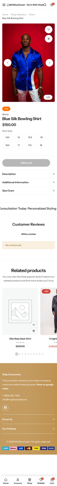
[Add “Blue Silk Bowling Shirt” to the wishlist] (48, 29)
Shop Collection (18, 14)
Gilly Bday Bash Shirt (20, 338)
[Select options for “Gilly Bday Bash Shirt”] (33, 331)
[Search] (45, 5)
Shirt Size (7, 130)
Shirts (32, 14)
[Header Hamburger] (5, 5)
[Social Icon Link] (5, 408)
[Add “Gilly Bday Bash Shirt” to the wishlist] (33, 325)
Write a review (28, 234)
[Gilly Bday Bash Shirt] (20, 311)
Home (5, 14)
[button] (49, 63)
